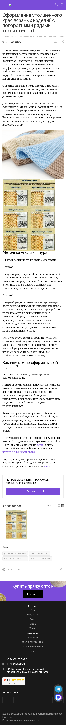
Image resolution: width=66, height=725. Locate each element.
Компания (33, 637)
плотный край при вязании (15, 558)
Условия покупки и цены (33, 641)
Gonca (33, 619)
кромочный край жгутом (40, 558)
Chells (33, 623)
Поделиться (33, 491)
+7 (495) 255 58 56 (17, 659)
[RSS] (55, 41)
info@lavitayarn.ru (16, 663)
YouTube (27, 700)
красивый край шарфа (39, 553)
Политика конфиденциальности (20, 720)
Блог (33, 650)
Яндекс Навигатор (39, 671)
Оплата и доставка (33, 646)
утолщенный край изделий (15, 553)
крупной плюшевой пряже (18, 451)
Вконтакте (5, 700)
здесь (40, 444)
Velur (33, 610)
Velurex (33, 628)
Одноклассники (38, 700)
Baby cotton (33, 614)
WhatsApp (49, 700)
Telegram (16, 700)
